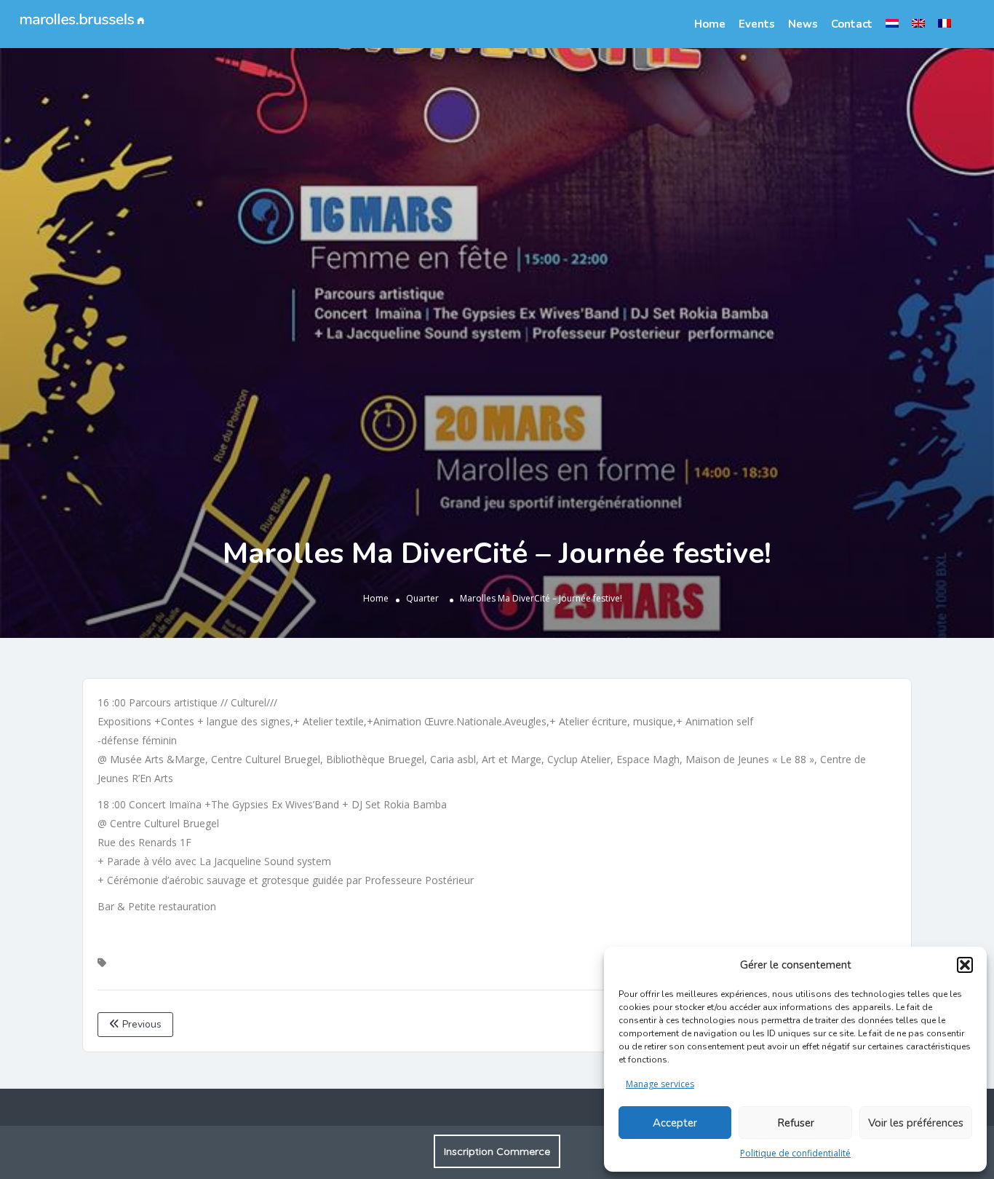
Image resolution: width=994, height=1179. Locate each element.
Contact (851, 24)
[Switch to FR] (944, 23)
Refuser (795, 1123)
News (803, 24)
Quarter (422, 597)
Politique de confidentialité (795, 1153)
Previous (140, 1024)
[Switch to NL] (892, 23)
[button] (965, 965)
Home (709, 24)
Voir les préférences (915, 1123)
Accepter (675, 1123)
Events (757, 24)
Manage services (660, 1084)
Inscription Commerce (497, 1151)
